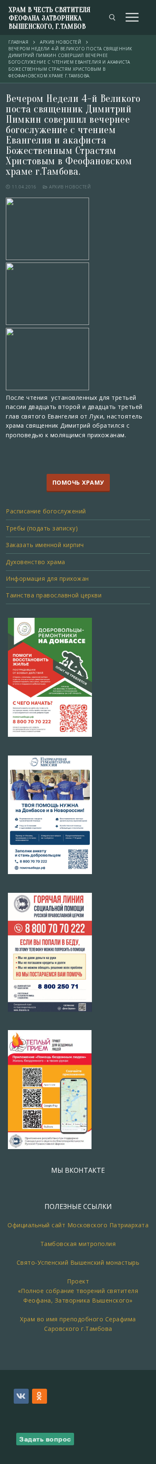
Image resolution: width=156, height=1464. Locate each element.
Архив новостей (69, 187)
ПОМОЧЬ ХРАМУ (78, 482)
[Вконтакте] (21, 1396)
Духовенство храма (35, 562)
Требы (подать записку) (42, 528)
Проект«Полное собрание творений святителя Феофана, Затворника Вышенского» (78, 1290)
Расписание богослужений (46, 511)
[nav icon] (132, 17)
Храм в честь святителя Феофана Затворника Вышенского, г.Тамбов (50, 18)
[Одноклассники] (39, 1396)
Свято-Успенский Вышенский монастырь (78, 1262)
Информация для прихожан (47, 578)
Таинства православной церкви (54, 595)
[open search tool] (112, 17)
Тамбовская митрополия (78, 1244)
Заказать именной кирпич (45, 545)
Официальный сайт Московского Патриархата (78, 1225)
